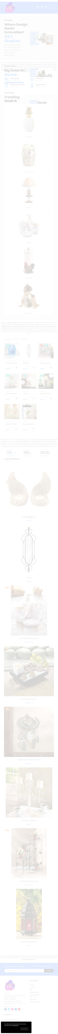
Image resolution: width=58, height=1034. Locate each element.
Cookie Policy (15, 1025)
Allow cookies (24, 1028)
